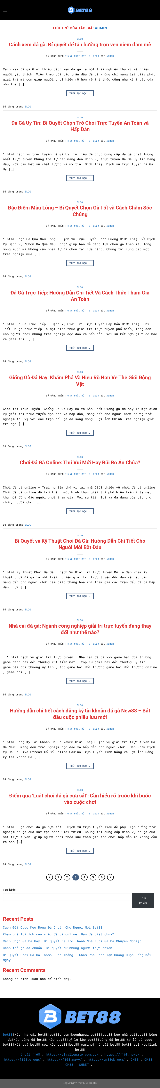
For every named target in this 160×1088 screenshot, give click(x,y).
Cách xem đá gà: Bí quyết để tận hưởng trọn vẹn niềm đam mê (80, 44)
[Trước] (49, 877)
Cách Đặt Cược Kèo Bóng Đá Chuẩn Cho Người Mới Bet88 (52, 927)
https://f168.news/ (122, 1054)
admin (101, 28)
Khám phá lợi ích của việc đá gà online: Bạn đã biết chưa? (58, 934)
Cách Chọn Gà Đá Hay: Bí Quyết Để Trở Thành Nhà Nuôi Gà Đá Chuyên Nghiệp (72, 941)
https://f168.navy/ (64, 1059)
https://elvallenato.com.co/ (72, 1054)
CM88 (135, 1059)
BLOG (80, 39)
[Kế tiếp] (110, 877)
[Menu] (5, 10)
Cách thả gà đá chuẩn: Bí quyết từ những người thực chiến (57, 948)
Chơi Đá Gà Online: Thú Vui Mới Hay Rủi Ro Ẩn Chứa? (80, 462)
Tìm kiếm (9, 889)
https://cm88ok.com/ (106, 1059)
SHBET (84, 1064)
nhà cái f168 (28, 1054)
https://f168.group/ (22, 1059)
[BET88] (80, 10)
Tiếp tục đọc (80, 93)
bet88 (8, 1034)
